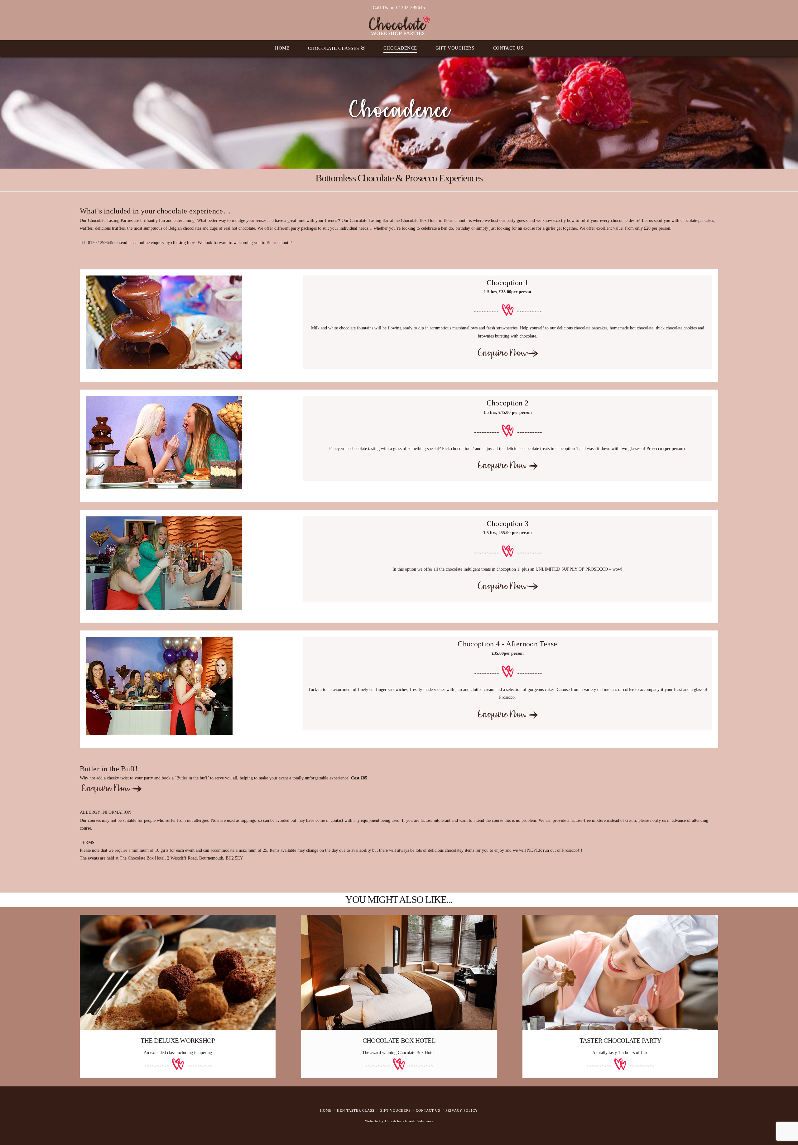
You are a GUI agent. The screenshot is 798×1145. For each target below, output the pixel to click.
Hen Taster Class (355, 1110)
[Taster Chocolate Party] (620, 972)
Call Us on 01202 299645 (399, 7)
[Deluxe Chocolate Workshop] (178, 972)
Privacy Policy (461, 1110)
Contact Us (428, 1110)
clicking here (183, 242)
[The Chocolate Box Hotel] (399, 972)
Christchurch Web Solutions (409, 1121)
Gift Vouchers (395, 1110)
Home (326, 1110)
